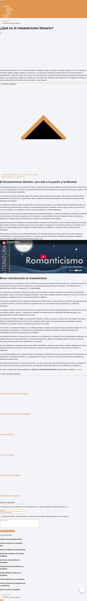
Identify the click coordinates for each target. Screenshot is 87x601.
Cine (8, 11)
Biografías (10, 9)
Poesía (9, 14)
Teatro (9, 12)
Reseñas (6, 6)
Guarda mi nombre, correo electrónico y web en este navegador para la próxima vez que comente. (35, 516)
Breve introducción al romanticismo (14, 177)
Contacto (6, 17)
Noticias (5, 15)
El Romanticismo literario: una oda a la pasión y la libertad (20, 174)
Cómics (9, 8)
